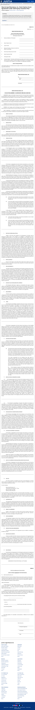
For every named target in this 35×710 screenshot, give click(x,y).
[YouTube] (14, 705)
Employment (3, 663)
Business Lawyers (4, 647)
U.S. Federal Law (4, 673)
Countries (3, 697)
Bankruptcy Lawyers (4, 646)
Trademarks (3, 695)
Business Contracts (8, 3)
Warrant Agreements (20, 10)
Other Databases (4, 687)
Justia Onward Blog (21, 695)
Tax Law (2, 669)
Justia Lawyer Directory (21, 689)
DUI (18, 650)
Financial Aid (20, 663)
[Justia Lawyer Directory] (22, 705)
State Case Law (20, 677)
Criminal (19, 647)
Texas (19, 683)
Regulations (3, 677)
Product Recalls (4, 692)
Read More (4, 20)
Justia (1, 3)
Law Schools (20, 658)
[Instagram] (16, 705)
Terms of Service (22, 707)
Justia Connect (6, 707)
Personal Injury (20, 654)
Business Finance (13, 10)
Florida (19, 680)
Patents (2, 694)
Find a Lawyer (4, 644)
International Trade (4, 666)
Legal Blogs (3, 689)
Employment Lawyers (5, 650)
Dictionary (19, 660)
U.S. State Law (20, 673)
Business (3, 658)
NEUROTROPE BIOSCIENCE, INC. (17, 3)
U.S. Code (3, 675)
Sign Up (32, 1)
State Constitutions (21, 674)
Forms (4, 3)
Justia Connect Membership (22, 688)
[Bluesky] (19, 705)
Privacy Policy (28, 707)
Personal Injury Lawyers (5, 654)
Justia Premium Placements (22, 691)
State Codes (20, 675)
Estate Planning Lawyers (5, 652)
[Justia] (7, 1)
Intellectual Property (4, 664)
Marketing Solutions (22, 687)
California (19, 678)
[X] (20, 705)
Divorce (19, 649)
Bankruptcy (19, 646)
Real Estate (3, 667)
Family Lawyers (4, 653)
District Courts (3, 681)
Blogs (18, 667)
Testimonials (20, 697)
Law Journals (20, 666)
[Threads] (18, 705)
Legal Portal (11, 707)
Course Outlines (20, 664)
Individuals (20, 644)
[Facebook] (15, 705)
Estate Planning (20, 652)
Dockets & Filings (4, 683)
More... (2, 656)
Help (18, 707)
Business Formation (4, 660)
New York (19, 681)
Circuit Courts (3, 680)
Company (15, 707)
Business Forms (4, 691)
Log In (29, 1)
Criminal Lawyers (4, 649)
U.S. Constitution (4, 674)
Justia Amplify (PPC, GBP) (22, 694)
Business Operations (5, 661)
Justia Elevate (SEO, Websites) (23, 692)
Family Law (19, 653)
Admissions (19, 661)
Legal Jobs (3, 688)
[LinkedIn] (12, 705)
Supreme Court (4, 678)
